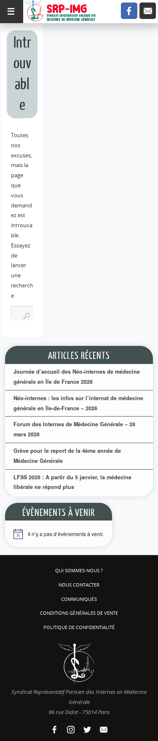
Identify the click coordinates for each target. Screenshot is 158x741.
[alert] (58, 536)
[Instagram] (71, 729)
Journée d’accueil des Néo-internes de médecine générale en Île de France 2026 (76, 376)
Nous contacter (79, 585)
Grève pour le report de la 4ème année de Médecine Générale (67, 456)
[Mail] (147, 11)
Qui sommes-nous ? (79, 570)
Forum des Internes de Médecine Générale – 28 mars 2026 (74, 429)
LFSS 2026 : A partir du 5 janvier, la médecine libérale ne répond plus (72, 482)
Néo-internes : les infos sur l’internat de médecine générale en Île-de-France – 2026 (78, 403)
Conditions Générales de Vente (79, 613)
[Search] (26, 316)
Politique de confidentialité (79, 627)
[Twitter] (87, 729)
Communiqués (79, 599)
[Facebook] (129, 11)
